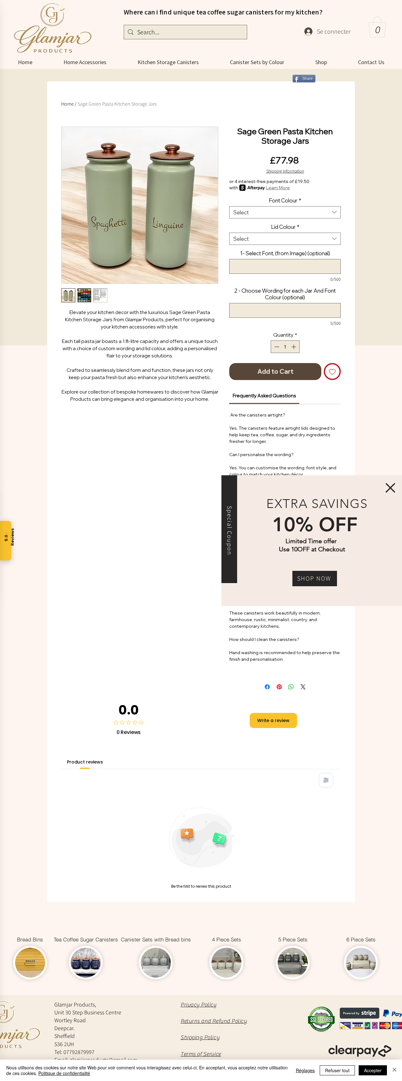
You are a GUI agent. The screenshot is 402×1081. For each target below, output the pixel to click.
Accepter (373, 1070)
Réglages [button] (305, 1070)
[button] (390, 488)
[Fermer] (394, 1070)
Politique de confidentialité (64, 1073)
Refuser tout (337, 1070)
